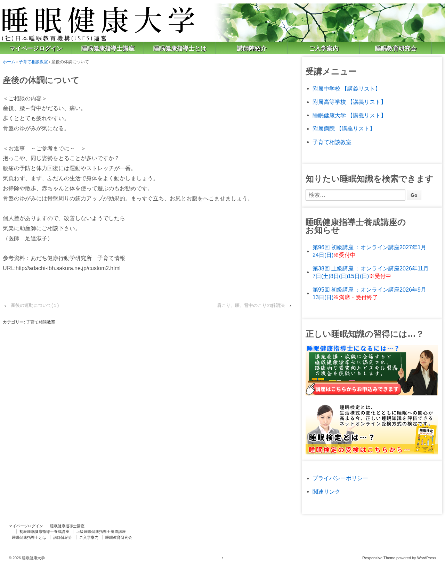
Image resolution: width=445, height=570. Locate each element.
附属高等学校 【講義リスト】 (349, 102)
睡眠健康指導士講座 (108, 48)
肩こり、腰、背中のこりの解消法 (251, 305)
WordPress (426, 558)
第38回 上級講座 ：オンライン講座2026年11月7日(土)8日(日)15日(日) (371, 272)
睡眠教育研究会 (395, 48)
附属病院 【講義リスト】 (344, 129)
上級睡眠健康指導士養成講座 (101, 531)
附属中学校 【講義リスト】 (347, 89)
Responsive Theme (378, 558)
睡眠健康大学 (33, 558)
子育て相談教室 (33, 61)
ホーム (9, 61)
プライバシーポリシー (340, 478)
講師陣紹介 (252, 48)
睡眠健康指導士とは (180, 48)
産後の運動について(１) (35, 305)
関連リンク (326, 492)
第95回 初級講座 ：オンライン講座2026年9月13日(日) (369, 293)
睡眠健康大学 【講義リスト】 (349, 115)
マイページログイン (36, 48)
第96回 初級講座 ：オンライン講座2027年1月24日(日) (369, 251)
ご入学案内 (324, 48)
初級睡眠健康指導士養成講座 (44, 531)
